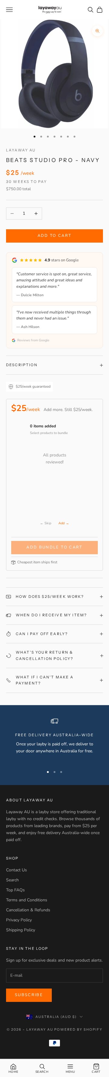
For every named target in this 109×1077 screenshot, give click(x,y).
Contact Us (16, 870)
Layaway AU (21, 150)
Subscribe (29, 995)
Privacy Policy (19, 920)
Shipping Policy (20, 930)
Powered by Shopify (78, 1029)
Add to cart (55, 235)
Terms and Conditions (26, 900)
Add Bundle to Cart (54, 547)
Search (12, 880)
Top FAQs (15, 890)
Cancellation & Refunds (28, 910)
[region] (54, 739)
